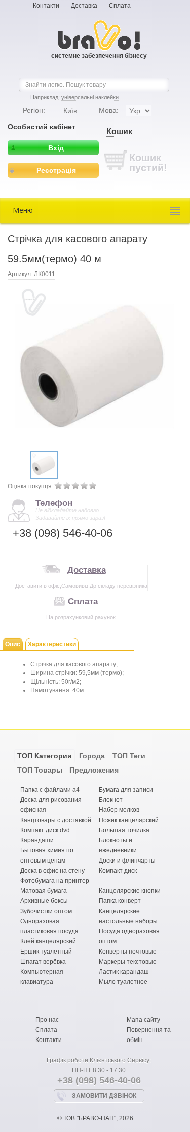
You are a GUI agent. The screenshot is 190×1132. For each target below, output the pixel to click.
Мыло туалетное (123, 981)
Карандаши (37, 840)
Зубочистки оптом (46, 911)
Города (92, 756)
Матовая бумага (43, 890)
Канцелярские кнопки (130, 890)
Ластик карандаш (124, 971)
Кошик (119, 131)
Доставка (84, 5)
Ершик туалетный (46, 951)
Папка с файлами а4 (50, 789)
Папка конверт (120, 900)
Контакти (46, 5)
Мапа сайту (143, 1019)
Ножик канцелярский (129, 820)
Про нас (47, 1019)
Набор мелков (119, 809)
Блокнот (111, 799)
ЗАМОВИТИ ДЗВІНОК (104, 1095)
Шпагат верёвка (43, 961)
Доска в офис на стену (52, 870)
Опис (12, 644)
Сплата (120, 5)
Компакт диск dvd (45, 830)
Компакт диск (118, 870)
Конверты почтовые (128, 951)
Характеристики (52, 644)
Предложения (94, 770)
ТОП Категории (44, 756)
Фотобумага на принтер (54, 880)
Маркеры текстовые (128, 961)
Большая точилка (124, 830)
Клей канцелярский (48, 941)
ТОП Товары (39, 770)
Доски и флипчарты (127, 860)
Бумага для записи (126, 789)
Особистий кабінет (41, 127)
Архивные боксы (44, 900)
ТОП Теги (128, 756)
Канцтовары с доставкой (55, 820)
